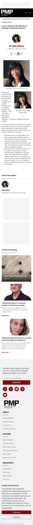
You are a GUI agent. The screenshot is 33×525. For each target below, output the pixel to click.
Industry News (8, 443)
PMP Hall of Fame (9, 447)
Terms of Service (12, 524)
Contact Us (7, 425)
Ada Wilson (18, 46)
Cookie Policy (7, 508)
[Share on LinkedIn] (18, 53)
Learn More (16, 517)
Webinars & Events (9, 458)
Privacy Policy (3, 524)
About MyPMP (8, 418)
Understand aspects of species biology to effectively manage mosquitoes (14, 305)
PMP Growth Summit (10, 450)
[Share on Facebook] (11, 53)
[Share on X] (15, 53)
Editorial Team (8, 422)
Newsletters (7, 469)
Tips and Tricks (7, 22)
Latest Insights (8, 440)
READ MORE (5, 315)
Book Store (7, 454)
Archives (6, 479)
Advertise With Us (9, 429)
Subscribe (16, 382)
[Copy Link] (21, 53)
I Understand (16, 512)
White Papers (7, 476)
